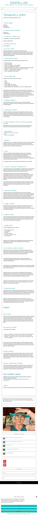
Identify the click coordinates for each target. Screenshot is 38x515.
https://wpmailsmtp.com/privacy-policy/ (11, 132)
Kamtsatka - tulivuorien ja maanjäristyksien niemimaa (14, 437)
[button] (36, 496)
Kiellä (19, 508)
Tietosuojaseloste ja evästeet (11, 513)
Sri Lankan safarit (8, 445)
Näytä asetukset (19, 511)
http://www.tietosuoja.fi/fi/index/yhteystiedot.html (20, 379)
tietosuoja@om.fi (6, 380)
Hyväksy (19, 506)
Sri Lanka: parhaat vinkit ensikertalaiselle (12, 449)
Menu (35, 8)
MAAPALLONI (19, 3)
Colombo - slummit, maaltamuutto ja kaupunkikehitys (14, 441)
